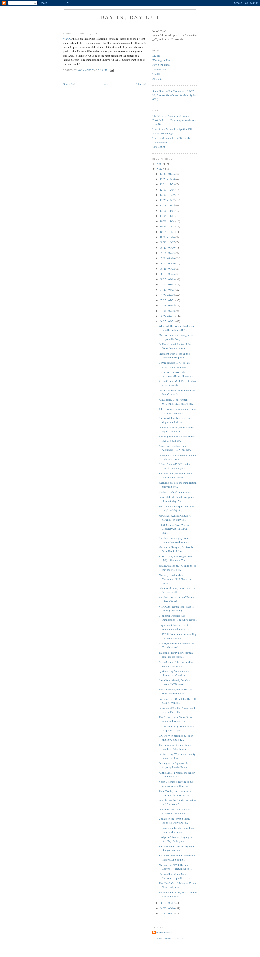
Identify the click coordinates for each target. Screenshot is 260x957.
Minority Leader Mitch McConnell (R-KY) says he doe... (175, 579)
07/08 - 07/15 (168, 305)
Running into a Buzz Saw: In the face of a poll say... (177, 438)
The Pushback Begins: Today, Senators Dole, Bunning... (175, 747)
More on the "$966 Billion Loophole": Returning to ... (175, 867)
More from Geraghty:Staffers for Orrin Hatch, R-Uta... (176, 549)
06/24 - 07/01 (168, 316)
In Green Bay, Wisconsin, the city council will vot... (177, 756)
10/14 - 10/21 (168, 232)
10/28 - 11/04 (168, 221)
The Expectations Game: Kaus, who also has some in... (176, 719)
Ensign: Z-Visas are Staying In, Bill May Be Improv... (176, 839)
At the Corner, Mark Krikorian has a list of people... (177, 383)
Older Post (140, 84)
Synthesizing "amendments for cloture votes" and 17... (175, 673)
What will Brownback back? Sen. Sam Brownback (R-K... (177, 328)
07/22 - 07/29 (168, 295)
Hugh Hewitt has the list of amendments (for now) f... (174, 627)
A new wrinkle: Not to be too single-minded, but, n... (175, 420)
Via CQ (67, 38)
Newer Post (69, 84)
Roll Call (157, 78)
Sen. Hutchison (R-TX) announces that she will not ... (177, 567)
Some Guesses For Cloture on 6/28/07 (173, 91)
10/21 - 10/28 (168, 226)
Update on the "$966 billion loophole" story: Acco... (174, 820)
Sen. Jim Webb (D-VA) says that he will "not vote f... (177, 802)
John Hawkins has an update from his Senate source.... (177, 411)
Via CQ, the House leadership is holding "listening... (176, 608)
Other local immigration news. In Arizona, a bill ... (177, 590)
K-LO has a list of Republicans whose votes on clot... (175, 475)
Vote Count (158, 146)
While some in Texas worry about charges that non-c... (177, 848)
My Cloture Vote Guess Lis (167, 95)
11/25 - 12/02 (168, 200)
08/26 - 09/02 (168, 268)
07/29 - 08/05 (168, 289)
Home (105, 84)
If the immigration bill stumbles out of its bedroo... (176, 830)
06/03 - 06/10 (168, 908)
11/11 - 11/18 (168, 210)
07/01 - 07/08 (168, 311)
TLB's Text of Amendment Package (171, 116)
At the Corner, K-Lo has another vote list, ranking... (176, 664)
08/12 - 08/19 (168, 279)
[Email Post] (111, 70)
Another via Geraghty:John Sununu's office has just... (174, 540)
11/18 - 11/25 (168, 205)
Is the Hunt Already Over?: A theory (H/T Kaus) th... (175, 682)
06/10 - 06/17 (168, 903)
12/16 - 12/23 (168, 184)
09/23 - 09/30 (168, 247)
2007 (160, 169)
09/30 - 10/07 (168, 242)
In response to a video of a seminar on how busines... (178, 457)
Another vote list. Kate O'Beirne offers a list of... (176, 599)
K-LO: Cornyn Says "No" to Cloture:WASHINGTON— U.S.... (175, 529)
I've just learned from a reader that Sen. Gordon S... (177, 392)
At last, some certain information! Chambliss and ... (177, 645)
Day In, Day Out (130, 17)
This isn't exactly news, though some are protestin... (176, 654)
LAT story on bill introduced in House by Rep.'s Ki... (176, 738)
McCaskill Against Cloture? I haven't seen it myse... (175, 517)
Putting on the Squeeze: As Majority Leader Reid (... (174, 765)
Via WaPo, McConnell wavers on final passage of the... (177, 857)
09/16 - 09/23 (168, 253)
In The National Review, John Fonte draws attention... (175, 346)
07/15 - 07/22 (168, 300)
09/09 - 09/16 (168, 258)
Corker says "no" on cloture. (174, 492)
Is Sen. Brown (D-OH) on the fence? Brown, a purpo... (174, 466)
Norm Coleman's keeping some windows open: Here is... (176, 784)
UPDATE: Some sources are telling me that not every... (178, 636)
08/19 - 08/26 (168, 274)
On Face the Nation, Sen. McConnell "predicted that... (176, 876)
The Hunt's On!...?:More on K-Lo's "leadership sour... (177, 885)
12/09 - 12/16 (168, 189)
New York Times (161, 64)
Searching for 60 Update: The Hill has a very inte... (177, 701)
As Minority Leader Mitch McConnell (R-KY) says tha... (176, 401)
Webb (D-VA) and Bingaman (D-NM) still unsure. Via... (176, 558)
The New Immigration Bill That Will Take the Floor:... (176, 691)
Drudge (156, 55)
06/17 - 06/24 (168, 321)
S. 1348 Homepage (162, 133)
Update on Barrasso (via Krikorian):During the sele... (176, 374)
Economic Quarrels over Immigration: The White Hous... (178, 618)
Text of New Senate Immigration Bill (172, 129)
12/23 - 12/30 (168, 179)
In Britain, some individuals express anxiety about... (174, 811)
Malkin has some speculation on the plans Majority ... (176, 508)
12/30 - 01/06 (168, 174)
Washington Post (161, 60)
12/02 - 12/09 (168, 195)
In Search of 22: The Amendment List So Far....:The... (177, 710)
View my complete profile (170, 938)
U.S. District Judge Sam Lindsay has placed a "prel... (176, 728)
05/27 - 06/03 (168, 913)
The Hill (156, 74)
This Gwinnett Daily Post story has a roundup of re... (178, 894)
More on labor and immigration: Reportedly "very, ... (176, 337)
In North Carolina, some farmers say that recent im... (176, 429)
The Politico (159, 69)
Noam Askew (164, 932)
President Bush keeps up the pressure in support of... (174, 355)
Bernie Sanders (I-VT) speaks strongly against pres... (174, 365)
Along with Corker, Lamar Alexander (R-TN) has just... (175, 448)
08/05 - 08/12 (168, 284)
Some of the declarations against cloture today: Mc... (176, 499)
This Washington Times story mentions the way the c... (175, 793)
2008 (160, 164)
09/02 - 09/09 (168, 263)
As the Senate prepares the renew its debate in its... (177, 774)
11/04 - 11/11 (168, 216)
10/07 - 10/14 (168, 237)
